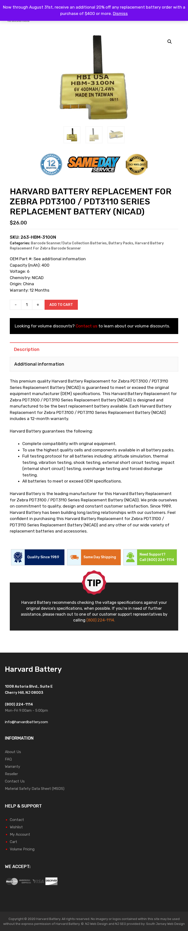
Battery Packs (120, 243)
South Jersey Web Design (165, 924)
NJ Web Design (96, 924)
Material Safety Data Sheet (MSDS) (34, 788)
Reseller (11, 774)
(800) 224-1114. (100, 620)
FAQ (8, 759)
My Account (20, 834)
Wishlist (16, 827)
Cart (13, 842)
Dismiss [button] (120, 13)
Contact (17, 820)
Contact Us (15, 781)
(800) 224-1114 (160, 560)
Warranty (12, 766)
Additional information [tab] (39, 364)
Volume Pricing (22, 849)
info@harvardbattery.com (26, 722)
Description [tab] (26, 349)
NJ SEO (120, 924)
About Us (13, 752)
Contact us (86, 325)
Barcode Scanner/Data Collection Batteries (69, 243)
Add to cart (61, 305)
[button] (169, 41)
